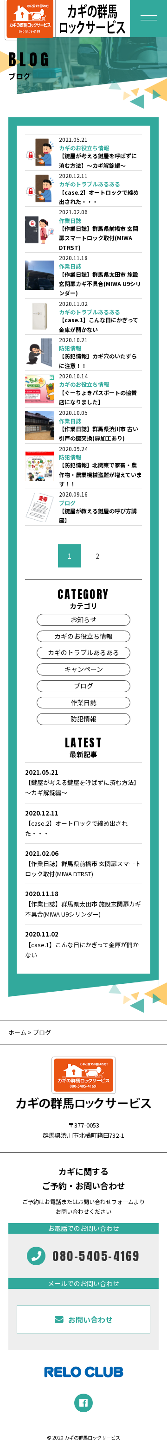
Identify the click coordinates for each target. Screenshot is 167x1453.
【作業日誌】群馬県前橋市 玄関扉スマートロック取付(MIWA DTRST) (98, 237)
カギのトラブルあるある (89, 184)
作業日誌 (70, 220)
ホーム (17, 1032)
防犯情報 (70, 348)
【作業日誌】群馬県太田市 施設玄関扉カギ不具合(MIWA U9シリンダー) (100, 283)
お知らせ (83, 619)
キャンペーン (83, 669)
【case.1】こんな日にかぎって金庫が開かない (82, 944)
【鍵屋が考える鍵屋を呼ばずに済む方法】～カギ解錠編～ (82, 782)
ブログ (67, 503)
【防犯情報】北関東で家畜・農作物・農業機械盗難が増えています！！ (100, 474)
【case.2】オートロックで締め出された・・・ (76, 823)
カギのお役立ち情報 (84, 148)
